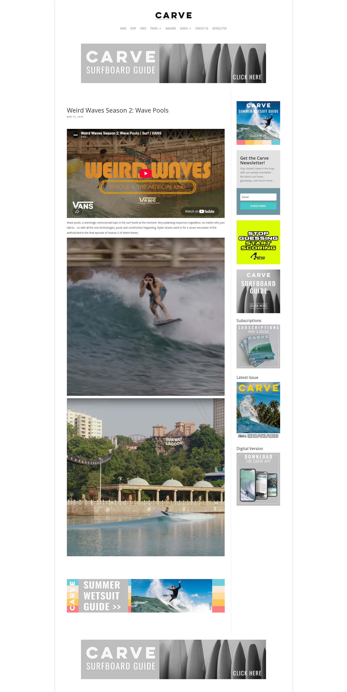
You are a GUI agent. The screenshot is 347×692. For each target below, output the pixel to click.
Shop (133, 28)
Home (123, 28)
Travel (154, 28)
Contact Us (201, 28)
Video (143, 28)
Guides (184, 28)
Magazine (171, 28)
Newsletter (219, 28)
